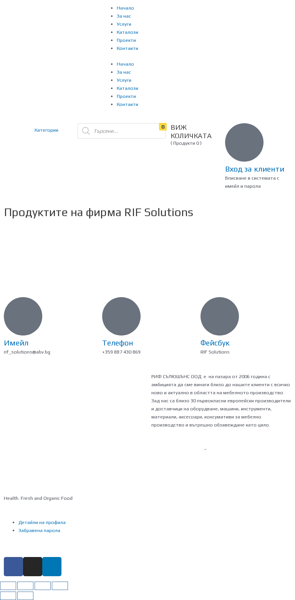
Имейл (16, 342)
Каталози (127, 32)
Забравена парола (39, 530)
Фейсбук (215, 342)
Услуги (124, 24)
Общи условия (94, 449)
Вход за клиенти (254, 168)
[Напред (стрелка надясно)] (25, 596)
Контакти (127, 48)
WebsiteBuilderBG (171, 457)
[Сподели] (25, 586)
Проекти (126, 40)
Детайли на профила (42, 522)
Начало (125, 8)
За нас (124, 16)
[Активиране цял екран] (43, 586)
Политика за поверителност (36, 449)
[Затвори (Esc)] (8, 586)
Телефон (117, 342)
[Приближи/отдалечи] (60, 586)
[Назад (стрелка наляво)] (8, 596)
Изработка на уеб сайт (177, 449)
